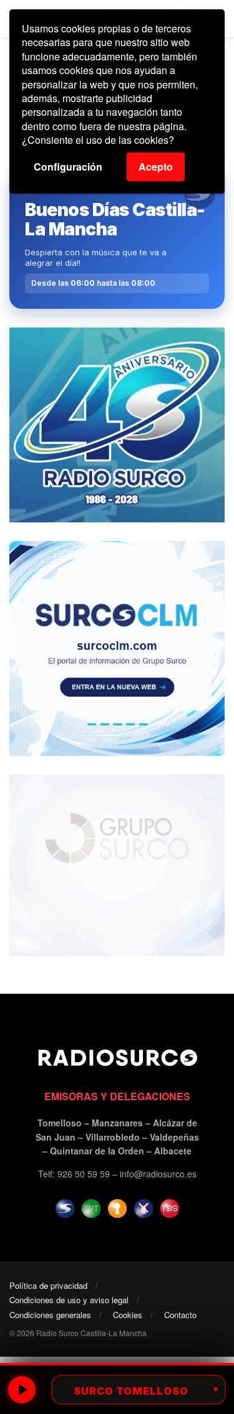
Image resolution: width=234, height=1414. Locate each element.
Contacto (180, 1315)
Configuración (68, 166)
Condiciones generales (50, 1315)
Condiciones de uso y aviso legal (69, 1300)
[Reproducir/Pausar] (22, 1389)
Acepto (156, 166)
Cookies (127, 1315)
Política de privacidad (48, 1285)
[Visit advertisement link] (117, 425)
